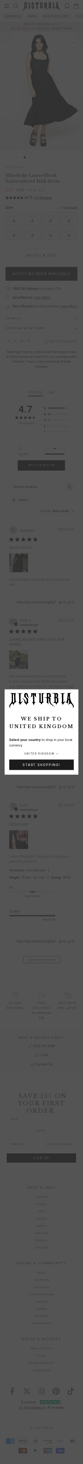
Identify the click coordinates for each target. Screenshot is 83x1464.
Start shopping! (41, 764)
